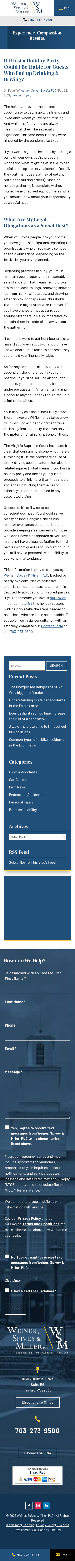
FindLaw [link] (55, 1530)
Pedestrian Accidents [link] (26, 794)
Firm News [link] (17, 787)
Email (10, 1048)
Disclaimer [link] (13, 1525)
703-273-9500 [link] (21, 631)
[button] (64, 8)
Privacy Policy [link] (45, 1525)
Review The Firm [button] (37, 1453)
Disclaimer (13, 1280)
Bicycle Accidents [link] (23, 772)
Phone (10, 1025)
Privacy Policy (29, 1218)
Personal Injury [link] (21, 95)
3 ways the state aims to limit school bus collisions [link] (37, 729)
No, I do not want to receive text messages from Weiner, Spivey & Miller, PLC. (37, 1262)
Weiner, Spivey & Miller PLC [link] (38, 90)
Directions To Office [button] (37, 1402)
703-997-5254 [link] (40, 19)
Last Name (15, 1001)
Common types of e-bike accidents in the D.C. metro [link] (36, 742)
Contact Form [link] (52, 626)
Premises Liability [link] (23, 809)
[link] (26, 7)
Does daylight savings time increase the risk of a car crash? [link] (37, 716)
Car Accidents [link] (20, 779)
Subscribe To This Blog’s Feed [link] (32, 862)
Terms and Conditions (41, 1224)
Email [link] (64, 1554)
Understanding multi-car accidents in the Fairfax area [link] (37, 703)
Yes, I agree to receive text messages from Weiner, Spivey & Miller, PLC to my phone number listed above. (37, 1136)
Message (13, 1072)
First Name (15, 978)
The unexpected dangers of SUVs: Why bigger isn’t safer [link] (36, 689)
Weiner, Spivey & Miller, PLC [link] (26, 575)
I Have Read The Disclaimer (33, 1291)
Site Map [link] (28, 1525)
